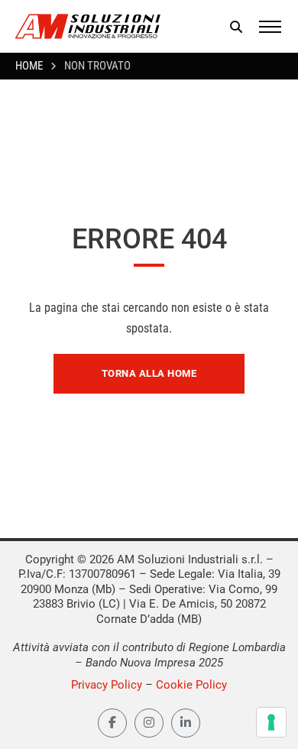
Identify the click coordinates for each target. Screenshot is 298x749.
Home (29, 66)
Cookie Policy (191, 685)
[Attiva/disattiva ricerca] (236, 26)
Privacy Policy (106, 685)
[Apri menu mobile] (270, 27)
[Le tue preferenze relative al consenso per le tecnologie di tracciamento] (271, 722)
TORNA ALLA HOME (149, 373)
